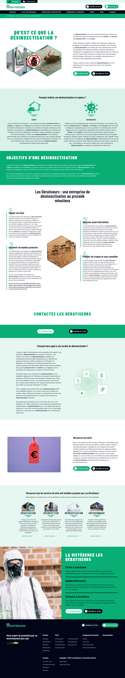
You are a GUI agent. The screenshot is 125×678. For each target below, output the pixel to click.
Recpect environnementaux (89, 647)
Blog (101, 12)
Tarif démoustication (60, 644)
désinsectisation (81, 460)
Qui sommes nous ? (47, 661)
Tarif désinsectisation (73, 639)
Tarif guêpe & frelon (60, 647)
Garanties (85, 639)
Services (12, 12)
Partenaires (45, 670)
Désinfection (46, 644)
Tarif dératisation (59, 639)
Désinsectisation (47, 642)
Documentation (108, 635)
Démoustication (46, 647)
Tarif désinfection (59, 642)
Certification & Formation (49, 664)
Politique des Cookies (64, 664)
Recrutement (46, 667)
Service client (86, 642)
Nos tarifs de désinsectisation (84, 453)
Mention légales (63, 661)
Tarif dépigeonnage (72, 642)
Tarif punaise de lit (72, 644)
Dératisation (45, 639)
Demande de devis (95, 6)
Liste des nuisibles (29, 12)
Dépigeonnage (46, 650)
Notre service (27, 536)
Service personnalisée (88, 644)
